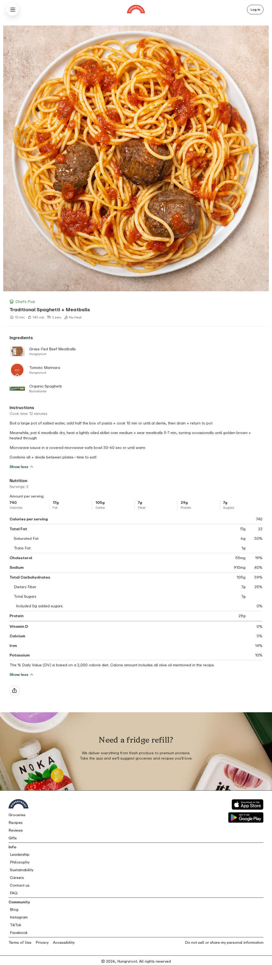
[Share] (14, 690)
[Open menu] (12, 9)
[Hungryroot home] (136, 10)
